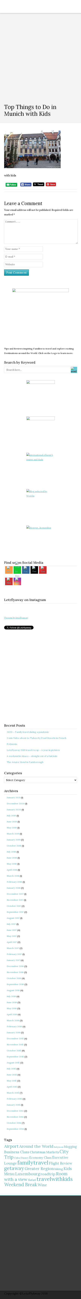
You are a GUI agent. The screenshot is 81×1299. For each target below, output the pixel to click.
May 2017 (12, 936)
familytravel (32, 1162)
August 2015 (13, 1062)
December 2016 (15, 966)
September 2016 (15, 984)
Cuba (17, 1157)
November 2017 (15, 900)
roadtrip (47, 1174)
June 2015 (12, 1074)
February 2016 (14, 1026)
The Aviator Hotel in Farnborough (25, 762)
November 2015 (15, 1044)
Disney (25, 1157)
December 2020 (15, 803)
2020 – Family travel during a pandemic (28, 732)
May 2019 (12, 827)
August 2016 (13, 990)
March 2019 (13, 833)
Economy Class (40, 1157)
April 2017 (12, 942)
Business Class (16, 1152)
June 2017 (12, 930)
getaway (14, 1168)
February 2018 (14, 881)
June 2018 (12, 857)
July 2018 (11, 851)
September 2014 (15, 1128)
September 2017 (15, 912)
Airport (11, 1146)
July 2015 (11, 1068)
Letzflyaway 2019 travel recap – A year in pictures (33, 750)
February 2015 (14, 1098)
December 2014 (15, 1110)
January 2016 (13, 1032)
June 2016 (12, 1002)
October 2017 (14, 906)
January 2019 (13, 839)
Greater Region (39, 1168)
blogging (70, 1147)
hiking (58, 1169)
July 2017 (11, 924)
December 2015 (15, 1038)
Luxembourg (27, 1173)
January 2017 (13, 960)
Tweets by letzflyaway (16, 617)
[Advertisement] (40, 55)
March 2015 (13, 1092)
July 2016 (11, 996)
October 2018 (14, 845)
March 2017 (13, 948)
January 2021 (13, 797)
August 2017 (13, 918)
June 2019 (12, 821)
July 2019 (11, 815)
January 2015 (13, 1104)
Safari (32, 1180)
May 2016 (12, 1008)
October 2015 (14, 1050)
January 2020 (14, 809)
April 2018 (12, 869)
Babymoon (58, 1147)
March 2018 (13, 875)
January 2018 (13, 887)
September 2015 (15, 1056)
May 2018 (12, 863)
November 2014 (15, 1116)
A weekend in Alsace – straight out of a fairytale (32, 756)
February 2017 (14, 954)
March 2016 (13, 1020)
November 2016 (15, 972)
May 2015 (12, 1080)
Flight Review (60, 1163)
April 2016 (12, 1014)
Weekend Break (20, 1185)
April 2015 (12, 1086)
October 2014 (14, 1122)
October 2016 (14, 978)
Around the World (36, 1146)
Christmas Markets (44, 1152)
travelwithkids (55, 1178)
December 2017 (15, 893)
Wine (42, 1184)
